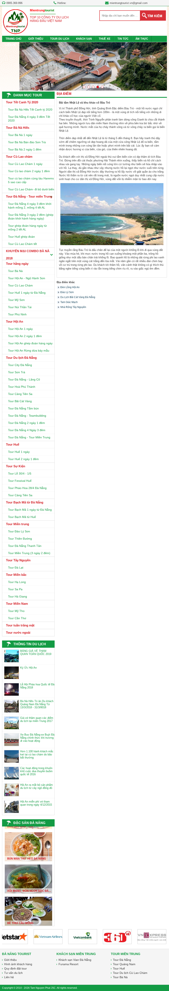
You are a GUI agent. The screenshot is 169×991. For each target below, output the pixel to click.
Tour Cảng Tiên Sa (20, 394)
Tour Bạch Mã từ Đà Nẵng (24, 502)
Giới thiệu (10, 959)
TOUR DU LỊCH (59, 38)
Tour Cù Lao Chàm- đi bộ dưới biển (31, 189)
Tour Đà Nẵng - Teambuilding (27, 415)
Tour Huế (12, 444)
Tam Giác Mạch (69, 302)
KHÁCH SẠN (84, 38)
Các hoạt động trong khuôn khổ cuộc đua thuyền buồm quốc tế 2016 (36, 771)
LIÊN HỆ (10, 45)
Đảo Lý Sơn (67, 292)
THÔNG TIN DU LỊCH (29, 644)
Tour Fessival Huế (20, 480)
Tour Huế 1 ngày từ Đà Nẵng (27, 292)
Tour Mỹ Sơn (16, 300)
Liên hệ (9, 977)
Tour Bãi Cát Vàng (20, 401)
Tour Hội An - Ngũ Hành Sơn (26, 278)
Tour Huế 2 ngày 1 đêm (23, 459)
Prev (25, 67)
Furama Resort (68, 964)
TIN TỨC (122, 38)
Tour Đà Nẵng (122, 959)
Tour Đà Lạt (15, 567)
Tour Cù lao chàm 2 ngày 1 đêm (29, 171)
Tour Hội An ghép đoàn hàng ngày (30, 343)
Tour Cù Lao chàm (19, 156)
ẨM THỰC (141, 38)
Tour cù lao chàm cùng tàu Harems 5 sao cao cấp (31, 180)
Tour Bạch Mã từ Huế (22, 517)
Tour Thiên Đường (20, 538)
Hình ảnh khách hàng (18, 964)
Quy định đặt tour (15, 968)
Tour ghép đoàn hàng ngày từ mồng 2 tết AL (27, 227)
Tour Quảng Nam (124, 964)
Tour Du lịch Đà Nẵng (21, 357)
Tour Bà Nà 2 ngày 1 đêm (24, 149)
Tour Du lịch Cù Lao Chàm (130, 972)
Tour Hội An (14, 321)
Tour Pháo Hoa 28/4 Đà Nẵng (27, 488)
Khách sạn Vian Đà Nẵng (75, 959)
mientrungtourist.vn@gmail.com (129, 3)
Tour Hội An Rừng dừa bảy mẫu (28, 350)
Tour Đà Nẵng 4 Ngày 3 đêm (26, 430)
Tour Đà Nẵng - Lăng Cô (24, 379)
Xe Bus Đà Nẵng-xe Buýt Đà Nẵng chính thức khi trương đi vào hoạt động (37, 737)
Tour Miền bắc (16, 574)
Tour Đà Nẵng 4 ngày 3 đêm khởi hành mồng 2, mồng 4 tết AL (29, 205)
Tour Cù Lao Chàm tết (22, 244)
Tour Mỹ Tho (16, 611)
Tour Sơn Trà (16, 372)
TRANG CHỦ (13, 38)
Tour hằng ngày (17, 263)
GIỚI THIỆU (35, 38)
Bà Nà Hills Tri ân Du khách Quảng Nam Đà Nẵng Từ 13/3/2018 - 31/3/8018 (36, 704)
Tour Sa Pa (15, 589)
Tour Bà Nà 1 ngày (20, 135)
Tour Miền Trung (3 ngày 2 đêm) (29, 553)
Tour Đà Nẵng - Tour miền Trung (29, 196)
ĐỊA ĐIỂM (64, 93)
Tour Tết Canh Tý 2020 (22, 102)
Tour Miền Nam (17, 603)
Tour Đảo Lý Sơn (19, 531)
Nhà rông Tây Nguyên (73, 307)
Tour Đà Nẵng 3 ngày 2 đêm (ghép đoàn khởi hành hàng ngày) (30, 216)
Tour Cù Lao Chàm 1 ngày (25, 164)
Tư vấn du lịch (13, 972)
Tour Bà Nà (15, 271)
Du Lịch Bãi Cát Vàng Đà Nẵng (77, 297)
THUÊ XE (104, 38)
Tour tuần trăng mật (20, 625)
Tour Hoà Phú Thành (21, 386)
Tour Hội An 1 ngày (20, 328)
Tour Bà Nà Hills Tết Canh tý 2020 (30, 109)
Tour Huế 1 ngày (19, 451)
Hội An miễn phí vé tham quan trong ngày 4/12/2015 (36, 803)
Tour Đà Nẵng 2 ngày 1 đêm (26, 423)
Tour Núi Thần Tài (20, 307)
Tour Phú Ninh (17, 314)
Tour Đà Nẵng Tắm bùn (23, 408)
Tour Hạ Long (17, 582)
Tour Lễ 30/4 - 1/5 (19, 473)
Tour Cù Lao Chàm (20, 285)
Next (161, 67)
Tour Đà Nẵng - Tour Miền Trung (29, 437)
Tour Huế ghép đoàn (21, 236)
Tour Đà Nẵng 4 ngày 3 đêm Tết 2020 (29, 118)
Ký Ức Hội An (28, 667)
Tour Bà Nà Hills (17, 127)
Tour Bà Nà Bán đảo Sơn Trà (27, 142)
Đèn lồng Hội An (70, 287)
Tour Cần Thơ (17, 618)
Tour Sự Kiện (15, 466)
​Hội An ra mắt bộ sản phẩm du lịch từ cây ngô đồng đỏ (36, 786)
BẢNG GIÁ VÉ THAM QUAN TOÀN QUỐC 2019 (35, 652)
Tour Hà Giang (17, 596)
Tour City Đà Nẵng (20, 365)
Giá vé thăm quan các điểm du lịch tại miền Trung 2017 (36, 719)
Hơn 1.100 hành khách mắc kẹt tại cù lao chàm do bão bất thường (36, 754)
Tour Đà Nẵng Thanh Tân (24, 545)
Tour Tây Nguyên (18, 560)
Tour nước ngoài (18, 632)
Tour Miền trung (17, 524)
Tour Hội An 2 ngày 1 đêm (25, 336)
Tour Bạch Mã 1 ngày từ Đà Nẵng (30, 509)
